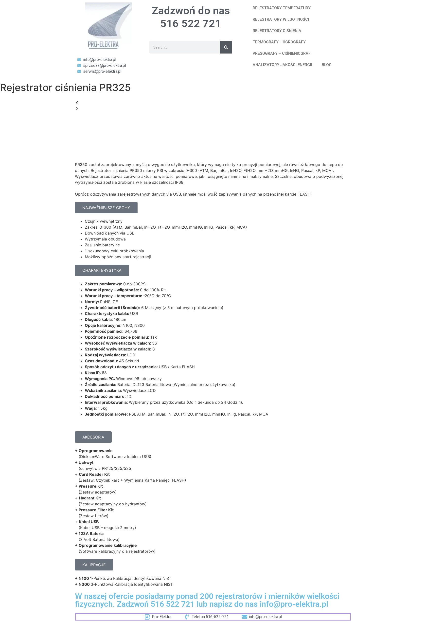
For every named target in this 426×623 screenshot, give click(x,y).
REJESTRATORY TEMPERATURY (282, 8)
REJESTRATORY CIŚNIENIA (277, 30)
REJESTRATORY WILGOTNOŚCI (281, 19)
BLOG (327, 64)
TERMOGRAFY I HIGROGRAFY (279, 42)
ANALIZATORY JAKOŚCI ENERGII (282, 64)
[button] (213, 103)
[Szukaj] (226, 47)
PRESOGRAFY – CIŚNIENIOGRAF (282, 53)
